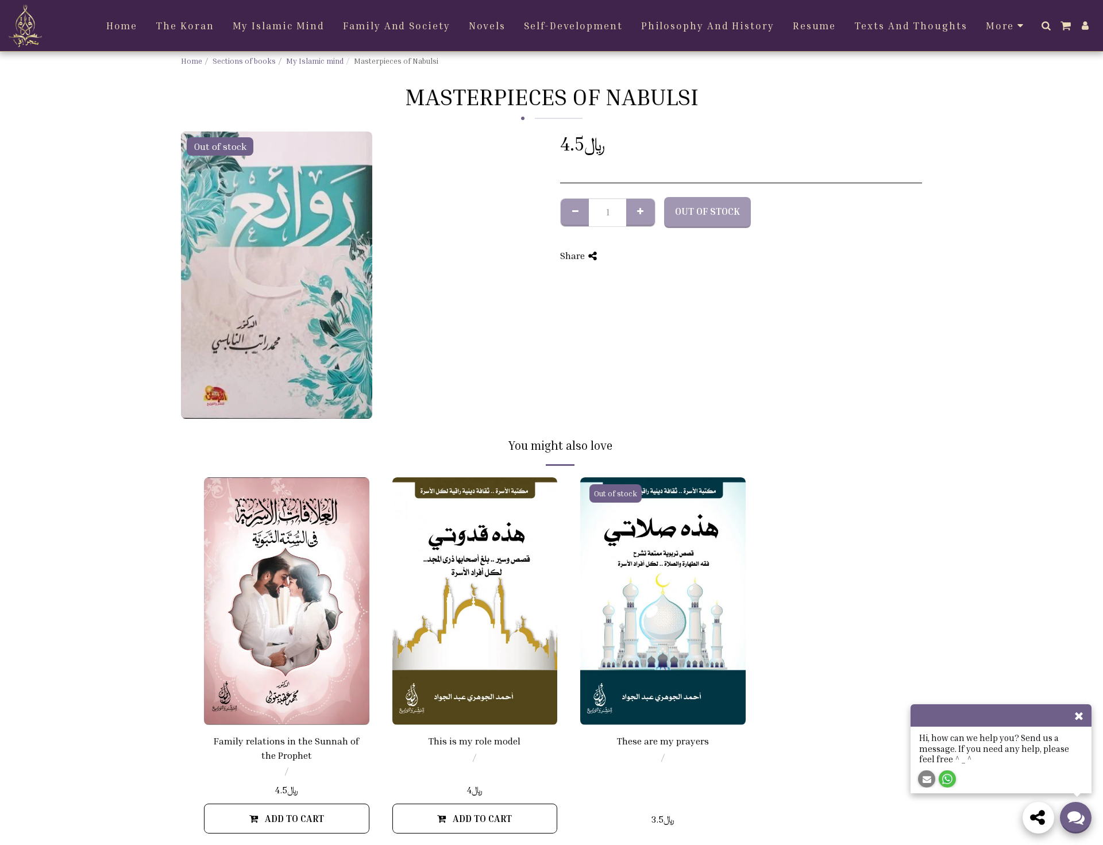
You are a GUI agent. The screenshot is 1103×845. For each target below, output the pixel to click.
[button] (1046, 25)
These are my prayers (663, 741)
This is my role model (474, 741)
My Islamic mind (315, 60)
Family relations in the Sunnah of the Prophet (286, 748)
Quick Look (286, 710)
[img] (286, 601)
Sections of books (244, 60)
